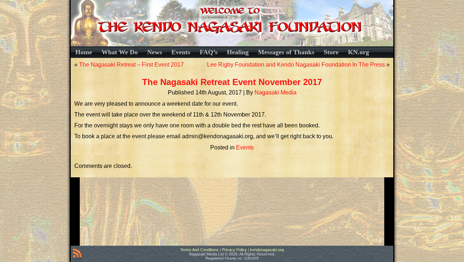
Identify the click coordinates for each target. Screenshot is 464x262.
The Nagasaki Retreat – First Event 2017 (131, 65)
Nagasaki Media (275, 92)
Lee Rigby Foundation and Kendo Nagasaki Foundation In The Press (296, 65)
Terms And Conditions (199, 250)
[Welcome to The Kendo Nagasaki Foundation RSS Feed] (77, 254)
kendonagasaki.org (267, 250)
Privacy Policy (234, 250)
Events (245, 147)
